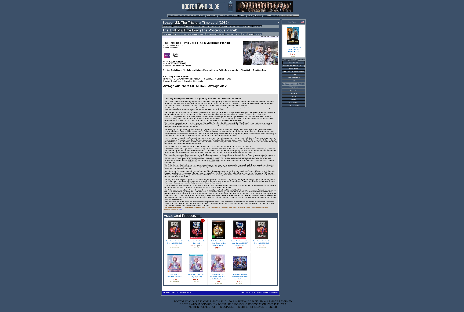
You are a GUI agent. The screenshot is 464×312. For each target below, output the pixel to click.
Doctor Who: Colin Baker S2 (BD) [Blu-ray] (196, 276)
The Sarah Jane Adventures (293, 72)
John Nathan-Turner (181, 66)
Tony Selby (246, 70)
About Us (257, 15)
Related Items (294, 105)
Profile (221, 34)
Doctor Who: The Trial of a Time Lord (196, 242)
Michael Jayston (204, 70)
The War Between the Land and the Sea (297, 84)
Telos (180, 209)
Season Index (178, 26)
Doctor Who (293, 63)
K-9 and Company (294, 78)
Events (201, 15)
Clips (244, 34)
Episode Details (180, 34)
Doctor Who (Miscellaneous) (294, 66)
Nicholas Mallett (178, 64)
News (251, 34)
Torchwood (293, 69)
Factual (294, 93)
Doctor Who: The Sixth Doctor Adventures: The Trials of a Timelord (240, 277)
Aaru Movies (293, 87)
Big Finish (293, 90)
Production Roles (244, 26)
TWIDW (250, 15)
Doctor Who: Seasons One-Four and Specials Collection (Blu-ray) (293, 49)
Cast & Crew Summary (196, 34)
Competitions (224, 15)
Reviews (234, 15)
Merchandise (211, 15)
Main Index (167, 26)
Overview (167, 34)
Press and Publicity (192, 26)
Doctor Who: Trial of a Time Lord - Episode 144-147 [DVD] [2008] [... (240, 243)
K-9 (294, 81)
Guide (242, 15)
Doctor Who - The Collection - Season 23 (174, 276)
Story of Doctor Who (188, 15)
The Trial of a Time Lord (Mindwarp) (259, 293)
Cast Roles (215, 26)
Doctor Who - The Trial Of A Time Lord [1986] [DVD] (175, 242)
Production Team (228, 26)
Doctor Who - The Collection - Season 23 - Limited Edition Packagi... (218, 277)
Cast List (205, 26)
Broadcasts (211, 34)
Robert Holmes (176, 61)
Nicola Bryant (189, 70)
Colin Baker (176, 70)
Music (294, 96)
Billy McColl (192, 160)
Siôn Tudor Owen (213, 160)
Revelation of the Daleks (177, 293)
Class (294, 75)
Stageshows (293, 102)
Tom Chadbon (259, 70)
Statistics (257, 26)
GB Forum (267, 15)
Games (293, 99)
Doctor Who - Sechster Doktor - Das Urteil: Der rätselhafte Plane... (218, 243)
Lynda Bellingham (221, 70)
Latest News (173, 15)
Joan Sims (235, 70)
